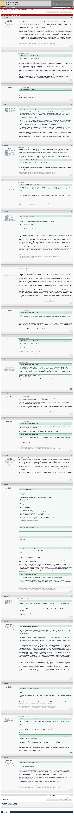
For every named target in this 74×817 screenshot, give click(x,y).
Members (8, 7)
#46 (71, 180)
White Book (40, 76)
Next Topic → (70, 797)
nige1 (5, 360)
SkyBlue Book (37, 67)
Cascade (6, 180)
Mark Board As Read (22, 814)
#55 (71, 484)
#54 (71, 455)
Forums (3, 7)
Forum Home (9, 814)
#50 (71, 336)
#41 (71, 17)
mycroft (6, 17)
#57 (71, 621)
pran (5, 84)
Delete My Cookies (15, 814)
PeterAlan (6, 51)
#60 (71, 757)
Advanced (73, 7)
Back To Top (4, 814)
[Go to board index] (10, 3)
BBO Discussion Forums (6, 9)
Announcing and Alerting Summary (35, 70)
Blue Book (62, 66)
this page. (45, 777)
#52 (71, 393)
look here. (50, 771)
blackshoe (6, 336)
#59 (71, 714)
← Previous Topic (57, 797)
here (54, 77)
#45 (71, 145)
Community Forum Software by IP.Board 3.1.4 (64, 814)
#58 (71, 683)
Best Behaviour (49, 70)
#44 (71, 104)
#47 (71, 211)
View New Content (67, 9)
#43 (71, 84)
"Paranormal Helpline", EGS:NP (49, 44)
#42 (71, 51)
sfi (4, 714)
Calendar (13, 7)
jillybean (6, 145)
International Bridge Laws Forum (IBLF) (19, 9)
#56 (71, 596)
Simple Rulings (31, 9)
